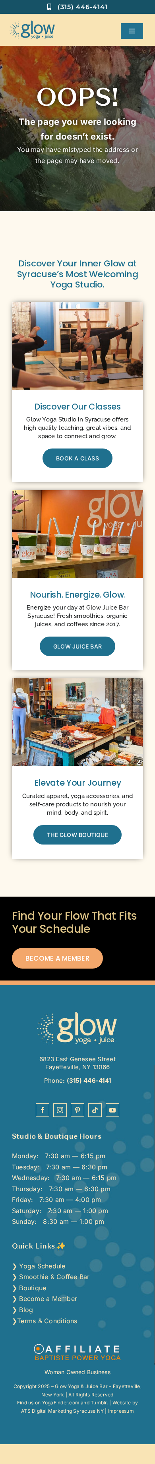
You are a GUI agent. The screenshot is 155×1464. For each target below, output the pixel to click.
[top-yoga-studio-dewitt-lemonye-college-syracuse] (77, 1013)
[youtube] (112, 1110)
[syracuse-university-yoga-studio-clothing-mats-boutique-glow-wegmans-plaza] (77, 681)
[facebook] (42, 1110)
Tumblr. (99, 1403)
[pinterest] (77, 1110)
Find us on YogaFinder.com (48, 1403)
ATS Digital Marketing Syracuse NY (62, 1411)
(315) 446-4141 (88, 1080)
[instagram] (60, 1110)
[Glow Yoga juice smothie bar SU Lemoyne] (77, 493)
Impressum (121, 1411)
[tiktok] (95, 1110)
